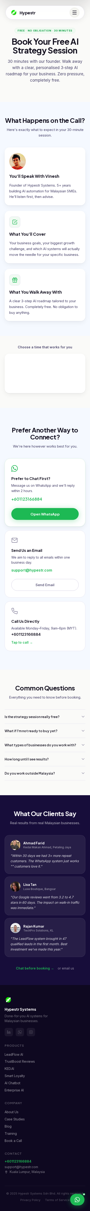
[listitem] (9, 1032)
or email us (66, 968)
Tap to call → (22, 642)
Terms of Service (57, 1200)
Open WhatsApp (45, 514)
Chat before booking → (35, 968)
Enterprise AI (14, 1090)
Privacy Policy (30, 1200)
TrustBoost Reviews (20, 1061)
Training (11, 1133)
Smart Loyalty (15, 1076)
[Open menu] (74, 12)
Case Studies (15, 1119)
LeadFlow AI (14, 1054)
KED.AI (9, 1069)
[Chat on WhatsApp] (77, 1199)
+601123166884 (26, 499)
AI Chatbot (12, 1083)
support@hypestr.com (31, 570)
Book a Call (13, 1141)
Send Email (45, 585)
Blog (8, 1126)
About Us (11, 1112)
